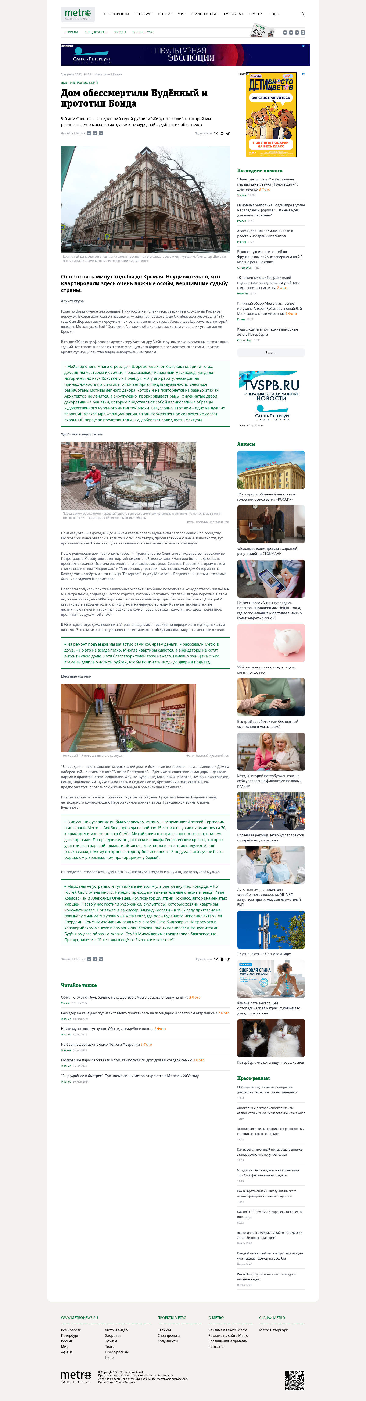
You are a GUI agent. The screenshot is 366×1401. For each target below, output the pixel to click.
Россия (165, 14)
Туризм (111, 1341)
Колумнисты (168, 1341)
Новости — (102, 74)
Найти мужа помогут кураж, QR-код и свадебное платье (107, 1028)
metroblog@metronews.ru (172, 1379)
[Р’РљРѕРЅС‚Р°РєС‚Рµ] (216, 133)
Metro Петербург (273, 1330)
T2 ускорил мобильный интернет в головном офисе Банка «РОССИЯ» (266, 497)
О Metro (257, 14)
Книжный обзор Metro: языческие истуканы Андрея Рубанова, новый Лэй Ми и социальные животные (269, 308)
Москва (116, 74)
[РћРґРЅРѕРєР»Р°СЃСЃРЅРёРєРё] (222, 133)
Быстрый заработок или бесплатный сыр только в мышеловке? (267, 724)
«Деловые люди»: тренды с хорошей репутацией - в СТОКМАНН (267, 551)
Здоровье (113, 1335)
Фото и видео (116, 1330)
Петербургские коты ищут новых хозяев (270, 1062)
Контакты (216, 1346)
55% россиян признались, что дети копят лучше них (266, 670)
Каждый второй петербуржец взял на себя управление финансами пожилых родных (269, 780)
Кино (109, 1357)
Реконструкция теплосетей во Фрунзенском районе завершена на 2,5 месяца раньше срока (269, 256)
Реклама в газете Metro (227, 1330)
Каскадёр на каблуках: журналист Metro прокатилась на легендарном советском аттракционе (139, 1013)
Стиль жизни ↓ (205, 14)
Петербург (143, 14)
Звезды (120, 32)
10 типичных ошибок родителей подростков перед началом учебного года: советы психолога (268, 282)
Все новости (116, 14)
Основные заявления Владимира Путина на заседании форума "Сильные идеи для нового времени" (271, 210)
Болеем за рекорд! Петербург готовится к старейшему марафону (270, 838)
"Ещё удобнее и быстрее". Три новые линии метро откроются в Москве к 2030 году (130, 1075)
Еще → (271, 352)
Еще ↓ (275, 14)
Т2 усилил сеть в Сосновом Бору (264, 954)
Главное (66, 1019)
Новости (242, 293)
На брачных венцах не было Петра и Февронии (101, 1044)
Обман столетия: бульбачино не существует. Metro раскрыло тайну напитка (124, 997)
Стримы (71, 32)
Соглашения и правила (227, 1341)
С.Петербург (244, 267)
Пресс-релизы (117, 1352)
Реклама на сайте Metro (228, 1335)
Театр (110, 1346)
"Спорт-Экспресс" (126, 1382)
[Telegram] (227, 133)
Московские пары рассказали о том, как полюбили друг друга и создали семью (127, 1060)
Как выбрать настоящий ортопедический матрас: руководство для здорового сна (268, 1008)
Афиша (67, 1352)
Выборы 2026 (143, 32)
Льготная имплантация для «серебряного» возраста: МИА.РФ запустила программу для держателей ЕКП (269, 897)
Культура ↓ (234, 14)
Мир (181, 14)
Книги (241, 319)
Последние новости (260, 170)
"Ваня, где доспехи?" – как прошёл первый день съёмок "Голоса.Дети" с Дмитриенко (267, 184)
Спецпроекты (96, 32)
